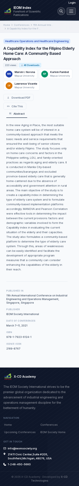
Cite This (17, 106)
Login (72, 2)
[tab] (16, 114)
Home (6, 24)
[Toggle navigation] (71, 11)
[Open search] (61, 11)
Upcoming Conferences (19, 432)
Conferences (21, 24)
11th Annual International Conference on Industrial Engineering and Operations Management (43, 24)
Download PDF (21, 97)
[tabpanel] (37, 197)
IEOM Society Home (53, 432)
